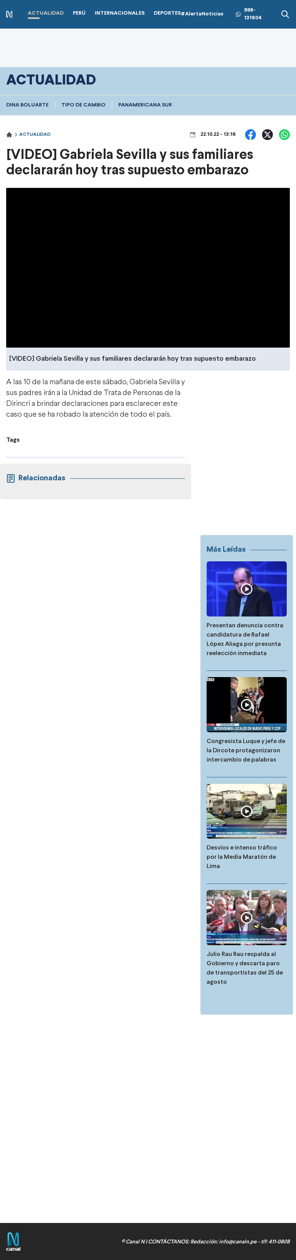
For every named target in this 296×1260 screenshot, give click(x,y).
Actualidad (34, 134)
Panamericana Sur (145, 105)
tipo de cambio (83, 105)
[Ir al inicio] (9, 14)
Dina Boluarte (27, 105)
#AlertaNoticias (202, 14)
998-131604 (253, 14)
